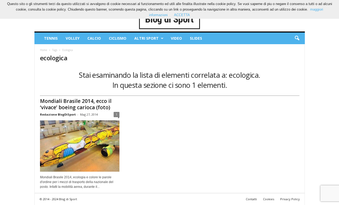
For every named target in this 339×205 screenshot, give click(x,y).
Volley (72, 38)
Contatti (251, 199)
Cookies (268, 199)
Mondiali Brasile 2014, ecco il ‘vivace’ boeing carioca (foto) (75, 104)
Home (43, 50)
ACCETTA (182, 15)
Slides (196, 38)
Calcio (94, 38)
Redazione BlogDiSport (58, 114)
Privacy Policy (290, 199)
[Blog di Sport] (169, 19)
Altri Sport (146, 38)
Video (176, 38)
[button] (297, 38)
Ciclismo (117, 38)
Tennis (51, 38)
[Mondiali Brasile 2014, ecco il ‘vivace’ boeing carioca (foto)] (79, 146)
